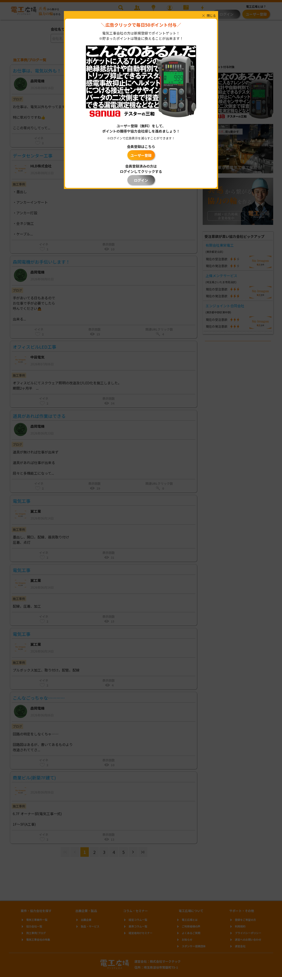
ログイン (141, 180)
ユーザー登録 (141, 155)
